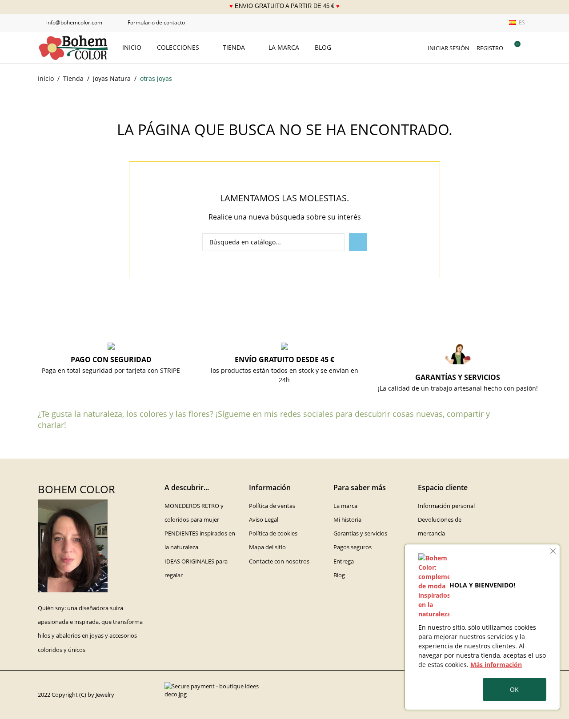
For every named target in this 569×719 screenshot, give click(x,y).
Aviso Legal (263, 519)
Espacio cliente (443, 487)
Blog (323, 47)
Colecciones (179, 47)
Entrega (343, 561)
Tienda (235, 47)
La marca (283, 47)
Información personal (446, 506)
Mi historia (347, 519)
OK (514, 689)
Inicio (131, 47)
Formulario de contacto (152, 22)
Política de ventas (272, 506)
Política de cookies (273, 533)
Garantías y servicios (360, 533)
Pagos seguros (352, 547)
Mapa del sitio (267, 547)
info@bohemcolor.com (70, 22)
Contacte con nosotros (279, 561)
